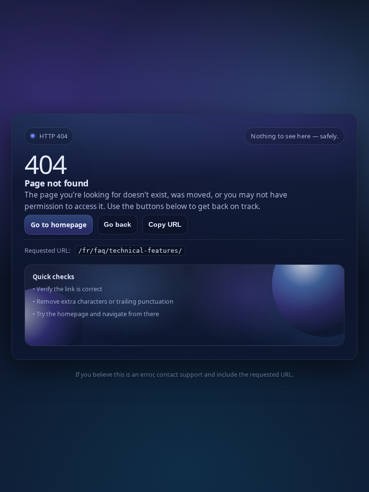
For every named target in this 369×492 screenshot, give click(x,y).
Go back (117, 224)
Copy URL (165, 224)
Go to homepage (58, 224)
